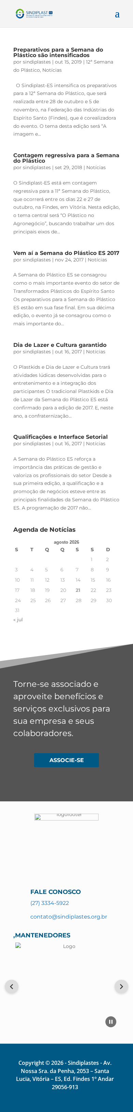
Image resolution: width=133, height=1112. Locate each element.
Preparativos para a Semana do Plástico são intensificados (58, 52)
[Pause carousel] (110, 1021)
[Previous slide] (11, 986)
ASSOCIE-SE (66, 760)
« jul (18, 619)
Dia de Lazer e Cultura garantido (59, 345)
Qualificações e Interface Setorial (60, 437)
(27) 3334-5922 (49, 903)
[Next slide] (121, 986)
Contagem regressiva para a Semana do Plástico (66, 158)
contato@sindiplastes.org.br (68, 916)
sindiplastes (37, 62)
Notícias (52, 70)
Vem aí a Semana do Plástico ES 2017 (66, 253)
